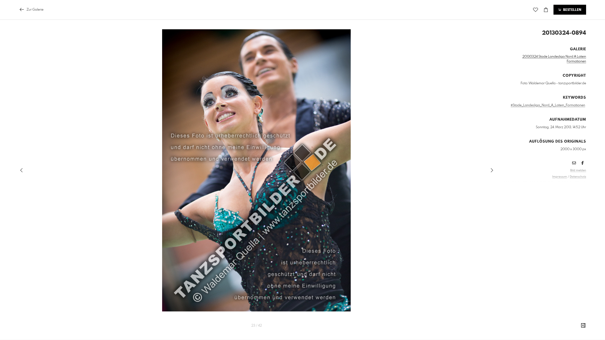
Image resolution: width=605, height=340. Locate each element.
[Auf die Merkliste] (535, 10)
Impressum (559, 176)
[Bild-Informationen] (583, 325)
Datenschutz (578, 176)
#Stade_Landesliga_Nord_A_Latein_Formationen (548, 105)
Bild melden (578, 170)
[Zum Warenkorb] (546, 10)
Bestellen (571, 10)
